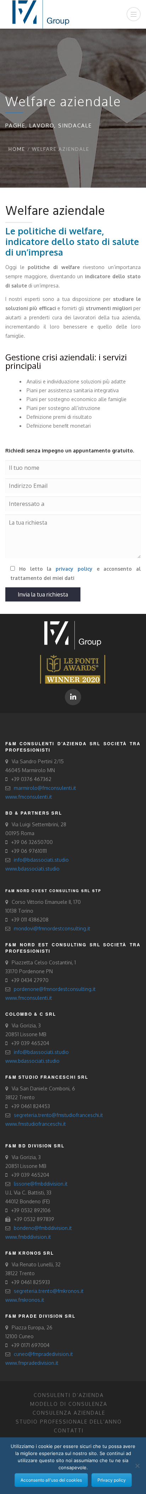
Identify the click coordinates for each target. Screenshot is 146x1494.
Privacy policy (111, 1480)
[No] (137, 1465)
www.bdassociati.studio (32, 869)
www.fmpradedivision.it (31, 1363)
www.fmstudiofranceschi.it (35, 1124)
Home (17, 149)
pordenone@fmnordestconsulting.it (55, 989)
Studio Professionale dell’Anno (69, 1422)
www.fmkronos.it (24, 1300)
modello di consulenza (68, 1404)
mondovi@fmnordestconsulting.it (52, 928)
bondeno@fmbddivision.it (43, 1228)
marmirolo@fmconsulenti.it (45, 788)
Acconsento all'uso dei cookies (51, 1480)
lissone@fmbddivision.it (41, 1184)
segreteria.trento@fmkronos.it (49, 1291)
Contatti (69, 1430)
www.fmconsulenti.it (28, 797)
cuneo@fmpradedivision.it (43, 1354)
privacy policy (74, 569)
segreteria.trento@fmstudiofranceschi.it (58, 1115)
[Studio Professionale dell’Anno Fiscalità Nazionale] (72, 668)
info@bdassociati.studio (41, 860)
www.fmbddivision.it (28, 1237)
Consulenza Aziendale (69, 1413)
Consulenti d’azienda (69, 1395)
